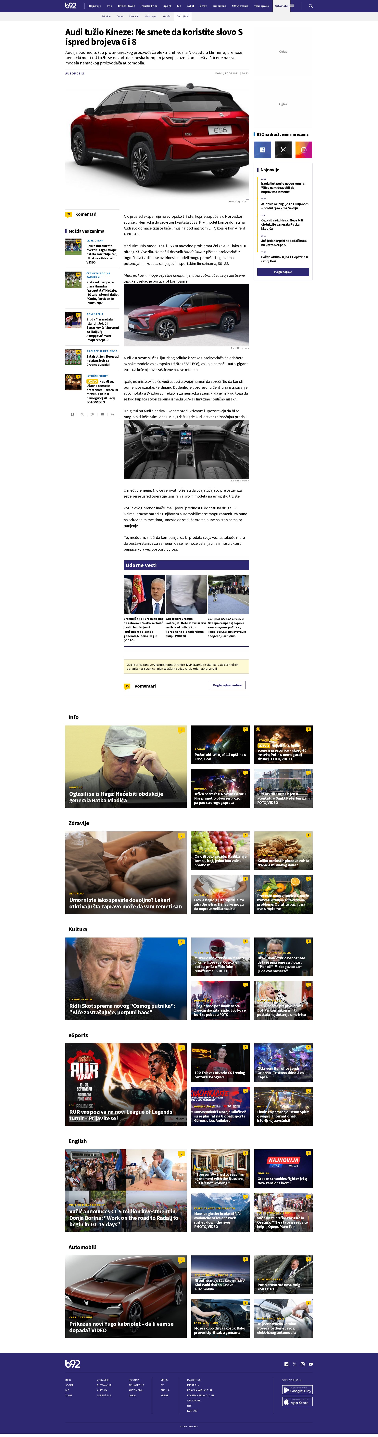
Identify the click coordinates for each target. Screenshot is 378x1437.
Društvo (75, 787)
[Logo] (70, 6)
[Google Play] (297, 1390)
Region (200, 749)
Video (164, 1380)
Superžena (104, 1395)
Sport (69, 1385)
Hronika (200, 788)
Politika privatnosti (200, 1395)
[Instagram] (304, 149)
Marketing (194, 1380)
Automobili (74, 73)
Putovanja (104, 1385)
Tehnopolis (136, 1385)
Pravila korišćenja (199, 1390)
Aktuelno (76, 893)
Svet (260, 788)
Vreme (165, 1395)
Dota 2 (262, 1106)
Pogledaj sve (283, 272)
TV (162, 1385)
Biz (67, 1390)
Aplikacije (193, 1400)
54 (78, 314)
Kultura (102, 1390)
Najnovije (95, 6)
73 (127, 686)
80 (78, 274)
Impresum (193, 1385)
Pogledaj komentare (227, 685)
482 (78, 241)
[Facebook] (262, 149)
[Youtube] (311, 1364)
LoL (71, 1105)
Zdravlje (103, 1380)
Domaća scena (204, 1106)
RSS (189, 1405)
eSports (134, 1380)
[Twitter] (283, 149)
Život (68, 1395)
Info (68, 1380)
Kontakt (192, 1410)
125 (78, 351)
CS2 (197, 1067)
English (200, 1169)
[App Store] (297, 1402)
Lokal (132, 1395)
